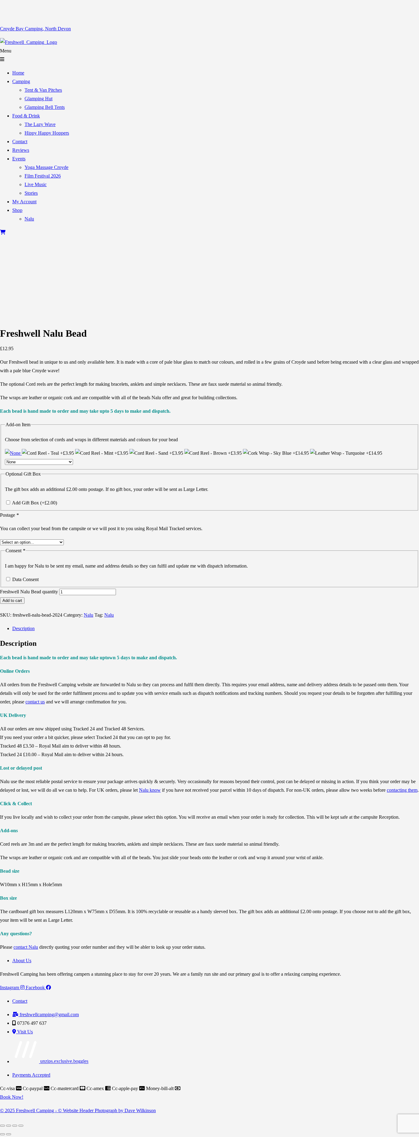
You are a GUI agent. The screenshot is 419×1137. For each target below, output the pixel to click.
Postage (9, 515)
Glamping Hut (38, 98)
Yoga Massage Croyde (46, 167)
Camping (21, 81)
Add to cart (12, 600)
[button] (209, 55)
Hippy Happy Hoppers (47, 133)
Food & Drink (26, 115)
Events (18, 158)
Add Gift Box (34, 502)
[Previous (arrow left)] (2, 1134)
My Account (24, 201)
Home (18, 72)
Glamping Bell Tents (45, 107)
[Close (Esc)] (20, 1126)
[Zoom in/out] (2, 1126)
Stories (31, 193)
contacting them (402, 790)
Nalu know (150, 790)
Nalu (29, 218)
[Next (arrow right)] (8, 1134)
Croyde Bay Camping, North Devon (35, 28)
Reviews (20, 150)
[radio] (13, 453)
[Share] (14, 1126)
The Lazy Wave (40, 124)
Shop (17, 210)
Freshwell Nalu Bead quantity (29, 591)
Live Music (36, 184)
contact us (35, 701)
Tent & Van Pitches (43, 90)
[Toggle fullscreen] (8, 1126)
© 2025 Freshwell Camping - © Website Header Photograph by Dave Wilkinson (78, 1110)
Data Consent (25, 579)
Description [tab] (23, 628)
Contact (19, 141)
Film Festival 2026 (43, 175)
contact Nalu (25, 947)
